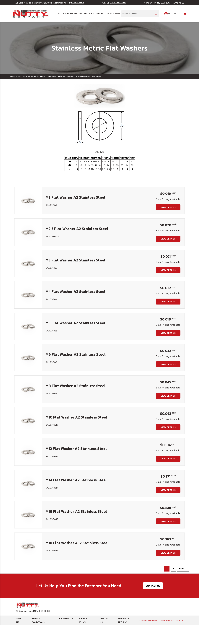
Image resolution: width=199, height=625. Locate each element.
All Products (64, 13)
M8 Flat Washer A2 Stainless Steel (76, 386)
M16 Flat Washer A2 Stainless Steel (76, 511)
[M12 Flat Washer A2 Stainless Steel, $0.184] (28, 452)
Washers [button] (83, 13)
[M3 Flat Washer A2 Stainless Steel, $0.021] (28, 263)
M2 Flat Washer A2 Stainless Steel (75, 197)
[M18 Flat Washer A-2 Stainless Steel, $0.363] (28, 546)
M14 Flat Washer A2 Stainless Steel (76, 480)
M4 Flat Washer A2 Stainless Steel (75, 291)
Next (181, 568)
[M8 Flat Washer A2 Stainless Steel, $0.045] (28, 389)
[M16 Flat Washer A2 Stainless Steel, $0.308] (28, 514)
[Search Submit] (155, 14)
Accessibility (65, 618)
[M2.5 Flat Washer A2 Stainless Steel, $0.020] (28, 232)
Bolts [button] (91, 13)
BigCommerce (177, 620)
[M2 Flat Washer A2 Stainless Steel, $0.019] (28, 200)
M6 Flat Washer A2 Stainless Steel (76, 354)
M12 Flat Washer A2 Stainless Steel (76, 448)
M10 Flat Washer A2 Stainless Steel (76, 417)
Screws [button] (99, 13)
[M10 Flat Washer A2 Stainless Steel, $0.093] (28, 420)
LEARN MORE (77, 2)
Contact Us (153, 586)
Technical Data (111, 13)
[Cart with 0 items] (184, 13)
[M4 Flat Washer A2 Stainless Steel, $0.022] (28, 294)
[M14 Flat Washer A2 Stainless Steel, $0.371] (28, 483)
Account (172, 13)
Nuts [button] (74, 13)
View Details (168, 207)
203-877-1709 (118, 2)
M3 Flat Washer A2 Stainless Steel (75, 260)
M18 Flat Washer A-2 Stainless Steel (77, 543)
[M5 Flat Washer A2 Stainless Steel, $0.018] (28, 326)
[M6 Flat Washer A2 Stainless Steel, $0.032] (28, 357)
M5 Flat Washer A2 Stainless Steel (75, 323)
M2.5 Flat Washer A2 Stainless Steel (77, 229)
